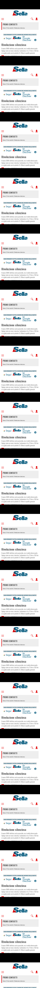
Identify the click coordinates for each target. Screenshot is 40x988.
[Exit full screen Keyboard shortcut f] (37, 986)
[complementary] (20, 494)
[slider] (20, 985)
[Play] (20, 494)
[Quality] (32, 986)
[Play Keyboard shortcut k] (3, 986)
